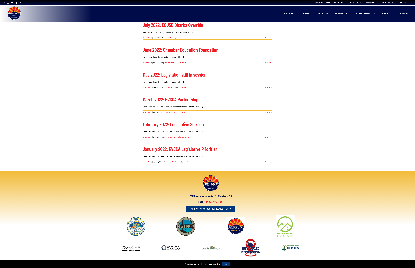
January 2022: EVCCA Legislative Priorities (180, 149)
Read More (268, 38)
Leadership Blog (170, 38)
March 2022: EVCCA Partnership (170, 99)
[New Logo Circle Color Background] (14, 7)
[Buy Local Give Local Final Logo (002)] (250, 239)
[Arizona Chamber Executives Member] (131, 239)
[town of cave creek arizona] (186, 217)
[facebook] (4, 3)
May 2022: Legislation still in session (175, 74)
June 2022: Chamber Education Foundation (180, 50)
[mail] (20, 3)
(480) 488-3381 (214, 201)
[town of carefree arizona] (136, 217)
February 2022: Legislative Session (173, 124)
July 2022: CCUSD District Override (173, 25)
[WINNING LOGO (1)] (290, 244)
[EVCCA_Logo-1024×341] (171, 239)
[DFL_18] (285, 216)
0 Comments (182, 38)
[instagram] (8, 3)
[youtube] (12, 3)
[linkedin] (16, 3)
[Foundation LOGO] (235, 217)
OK (226, 264)
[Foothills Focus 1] (210, 246)
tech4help (148, 38)
